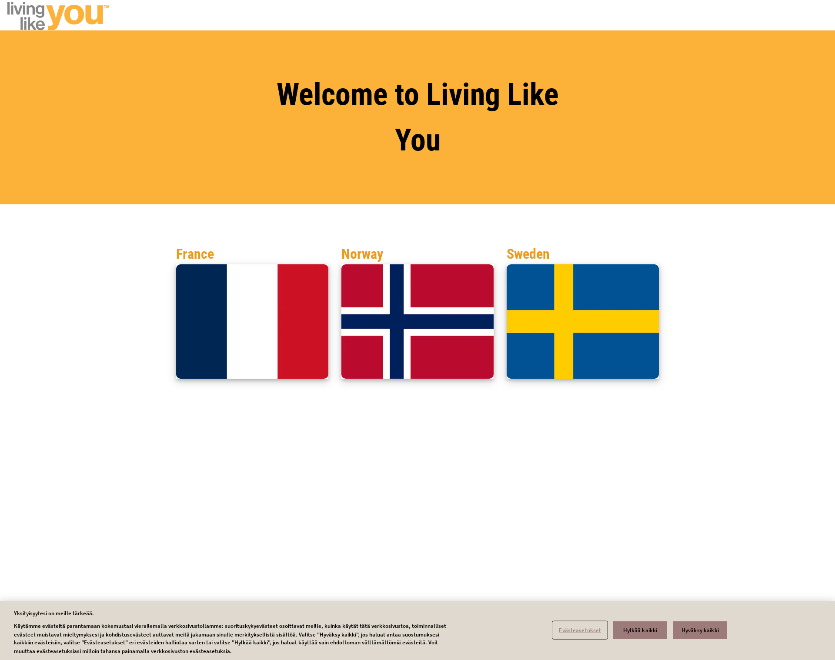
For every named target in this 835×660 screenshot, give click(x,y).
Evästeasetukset (580, 629)
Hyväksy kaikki (700, 629)
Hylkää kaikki (640, 629)
